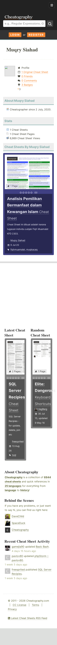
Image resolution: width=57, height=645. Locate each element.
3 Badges (27, 84)
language (10, 490)
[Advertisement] (25, 5)
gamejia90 (18, 546)
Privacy (12, 609)
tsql (14, 455)
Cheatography (13, 477)
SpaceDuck (18, 523)
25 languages (13, 485)
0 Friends (27, 76)
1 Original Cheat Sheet (35, 72)
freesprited (18, 441)
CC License (19, 604)
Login (15, 34)
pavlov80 (17, 556)
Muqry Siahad (17, 240)
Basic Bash (42, 546)
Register (36, 34)
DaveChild (18, 516)
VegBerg (42, 409)
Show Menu (51, 5)
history (24, 490)
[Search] (50, 23)
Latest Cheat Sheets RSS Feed (28, 618)
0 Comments (29, 80)
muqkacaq (32, 249)
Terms (35, 604)
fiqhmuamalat (17, 249)
